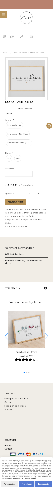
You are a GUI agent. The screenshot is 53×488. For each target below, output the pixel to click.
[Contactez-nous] (12, 37)
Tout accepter (43, 484)
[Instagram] (49, 126)
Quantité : (10, 193)
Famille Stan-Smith (26, 352)
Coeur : (9, 153)
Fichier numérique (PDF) (19, 142)
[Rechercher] (4, 37)
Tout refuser (27, 484)
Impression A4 (14, 125)
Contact (8, 449)
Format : (10, 119)
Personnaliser (9, 484)
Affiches (8, 409)
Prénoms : (10, 168)
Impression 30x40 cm (18, 134)
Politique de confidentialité (24, 478)
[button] (24, 372)
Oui (9, 158)
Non (18, 158)
